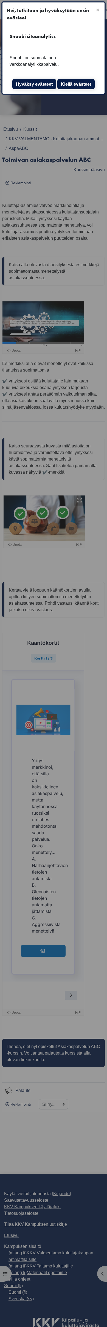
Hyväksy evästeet (34, 84)
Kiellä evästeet (76, 84)
